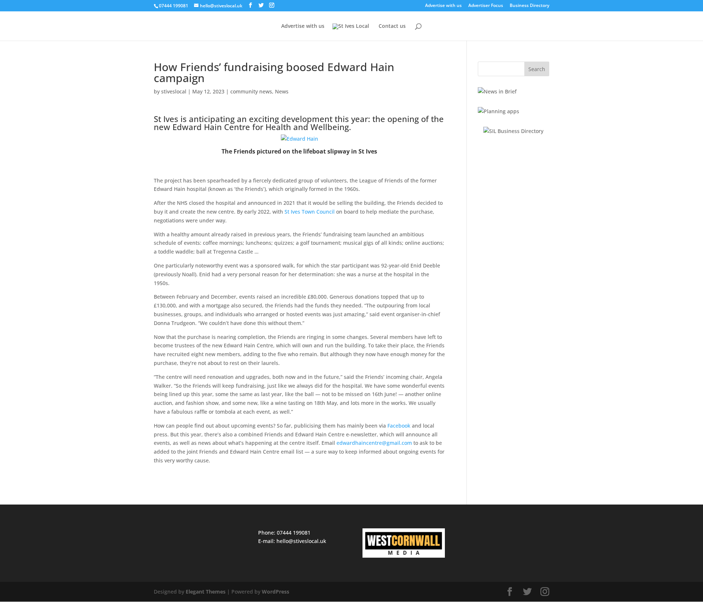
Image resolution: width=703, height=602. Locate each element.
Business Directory (529, 5)
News (282, 91)
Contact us (392, 26)
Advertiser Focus (485, 5)
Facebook (398, 425)
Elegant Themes (206, 591)
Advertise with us (443, 5)
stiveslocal (173, 91)
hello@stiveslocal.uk (301, 541)
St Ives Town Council (309, 211)
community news (251, 91)
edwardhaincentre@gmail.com (374, 442)
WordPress (275, 591)
